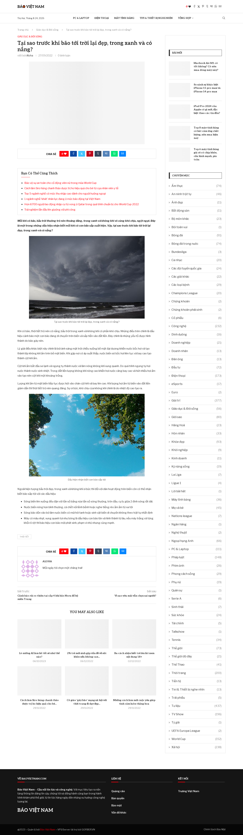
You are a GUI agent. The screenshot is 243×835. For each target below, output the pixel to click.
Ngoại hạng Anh (196, 541)
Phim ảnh (196, 565)
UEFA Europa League (196, 730)
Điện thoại (101, 18)
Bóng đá (196, 235)
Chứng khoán (196, 301)
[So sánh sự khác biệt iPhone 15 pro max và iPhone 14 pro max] (179, 90)
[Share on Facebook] (194, 6)
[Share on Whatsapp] (216, 6)
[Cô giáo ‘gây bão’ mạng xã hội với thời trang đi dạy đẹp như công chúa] (87, 680)
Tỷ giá (196, 722)
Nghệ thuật (196, 532)
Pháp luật (196, 557)
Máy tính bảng (124, 18)
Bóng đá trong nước (196, 243)
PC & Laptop (81, 18)
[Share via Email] (220, 6)
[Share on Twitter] (198, 6)
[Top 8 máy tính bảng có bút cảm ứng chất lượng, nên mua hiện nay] (179, 133)
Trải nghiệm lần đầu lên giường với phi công (49, 209)
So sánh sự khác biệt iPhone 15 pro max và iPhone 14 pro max (207, 88)
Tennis (196, 640)
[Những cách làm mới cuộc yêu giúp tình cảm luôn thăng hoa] (134, 680)
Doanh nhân (196, 351)
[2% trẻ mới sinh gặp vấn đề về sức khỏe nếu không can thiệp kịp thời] (87, 633)
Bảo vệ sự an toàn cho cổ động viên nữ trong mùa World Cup (60, 183)
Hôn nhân (196, 433)
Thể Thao (196, 664)
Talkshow (196, 631)
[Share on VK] (211, 6)
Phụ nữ (196, 582)
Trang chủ (23, 29)
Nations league (196, 516)
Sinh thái (196, 607)
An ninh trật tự (196, 194)
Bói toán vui (196, 227)
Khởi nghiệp (196, 450)
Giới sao (196, 417)
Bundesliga (196, 252)
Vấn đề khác (118, 812)
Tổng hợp (184, 18)
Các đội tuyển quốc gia (196, 268)
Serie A (196, 598)
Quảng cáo (118, 791)
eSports (196, 384)
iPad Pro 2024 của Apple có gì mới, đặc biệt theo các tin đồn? (207, 110)
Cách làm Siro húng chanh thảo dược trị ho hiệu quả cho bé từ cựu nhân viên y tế (71, 188)
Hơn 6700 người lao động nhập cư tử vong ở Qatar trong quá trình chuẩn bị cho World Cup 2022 (81, 204)
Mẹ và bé (196, 508)
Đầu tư (196, 367)
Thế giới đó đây (196, 656)
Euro (196, 392)
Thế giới (196, 648)
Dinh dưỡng (196, 334)
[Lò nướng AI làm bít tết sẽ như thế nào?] (39, 633)
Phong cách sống (196, 574)
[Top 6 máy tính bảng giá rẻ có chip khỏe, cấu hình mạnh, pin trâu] (179, 155)
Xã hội (196, 747)
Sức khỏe (196, 615)
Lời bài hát (196, 491)
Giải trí (196, 400)
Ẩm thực (196, 186)
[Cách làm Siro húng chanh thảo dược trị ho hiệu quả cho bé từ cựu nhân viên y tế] (39, 680)
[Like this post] (189, 6)
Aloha (29, 55)
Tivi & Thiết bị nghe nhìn (156, 18)
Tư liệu (196, 706)
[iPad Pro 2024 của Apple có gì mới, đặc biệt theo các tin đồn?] (179, 111)
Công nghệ (196, 326)
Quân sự (196, 590)
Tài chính (196, 623)
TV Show (196, 714)
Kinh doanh (196, 458)
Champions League (196, 293)
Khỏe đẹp (196, 441)
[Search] (224, 18)
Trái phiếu (196, 697)
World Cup (196, 739)
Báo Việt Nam (47, 829)
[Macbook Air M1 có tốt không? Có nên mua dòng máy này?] (179, 68)
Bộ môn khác (196, 218)
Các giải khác (196, 276)
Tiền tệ (196, 681)
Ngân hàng (196, 524)
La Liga (196, 474)
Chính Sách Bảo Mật (215, 829)
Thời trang (196, 673)
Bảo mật (116, 805)
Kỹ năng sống (196, 466)
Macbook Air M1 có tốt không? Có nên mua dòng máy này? (206, 67)
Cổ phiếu (196, 318)
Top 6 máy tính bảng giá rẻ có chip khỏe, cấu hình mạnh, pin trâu (206, 154)
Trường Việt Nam (188, 791)
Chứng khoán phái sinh (196, 309)
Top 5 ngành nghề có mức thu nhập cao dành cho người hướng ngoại (65, 193)
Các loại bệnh (196, 285)
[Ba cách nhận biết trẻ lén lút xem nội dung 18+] (134, 633)
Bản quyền (117, 798)
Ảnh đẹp (196, 202)
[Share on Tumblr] (207, 6)
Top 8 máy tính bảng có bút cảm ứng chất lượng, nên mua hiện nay (206, 133)
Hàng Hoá (196, 425)
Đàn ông (196, 359)
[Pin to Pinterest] (203, 6)
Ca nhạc (196, 260)
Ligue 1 (196, 483)
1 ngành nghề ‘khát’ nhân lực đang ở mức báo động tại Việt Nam (62, 199)
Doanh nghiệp (196, 342)
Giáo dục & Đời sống (47, 29)
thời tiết (24, 536)
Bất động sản (196, 210)
